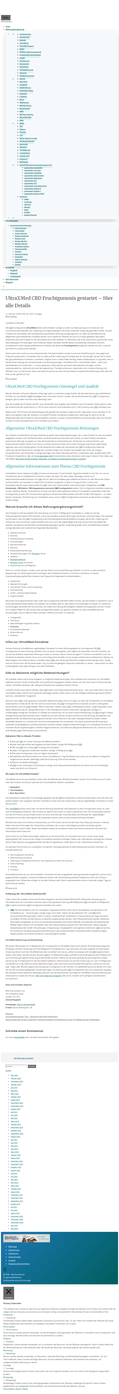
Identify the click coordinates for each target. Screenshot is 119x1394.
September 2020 (17, 1222)
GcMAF (22, 58)
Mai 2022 (14, 1179)
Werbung (12, 1246)
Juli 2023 (14, 1140)
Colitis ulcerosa (20, 228)
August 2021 (15, 1204)
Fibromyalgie (19, 231)
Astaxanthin (25, 37)
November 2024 (17, 1103)
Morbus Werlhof (21, 241)
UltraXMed (14, 808)
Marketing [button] (7, 1350)
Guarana (23, 73)
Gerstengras (25, 61)
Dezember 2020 (17, 1216)
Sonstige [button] (7, 1365)
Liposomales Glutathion (33, 173)
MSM (21, 120)
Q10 (21, 135)
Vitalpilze (23, 196)
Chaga (26, 199)
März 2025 (15, 1094)
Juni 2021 (14, 1210)
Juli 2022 (14, 1173)
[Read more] (9, 1057)
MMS (21, 111)
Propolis (23, 132)
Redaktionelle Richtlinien (19, 1264)
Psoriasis (18, 251)
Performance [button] (9, 1326)
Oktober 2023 (16, 1130)
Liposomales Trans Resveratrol (35, 186)
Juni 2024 (14, 1115)
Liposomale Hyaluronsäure (34, 175)
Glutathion (24, 67)
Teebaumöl (15, 276)
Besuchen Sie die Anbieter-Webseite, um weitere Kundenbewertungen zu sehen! (51, 459)
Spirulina (23, 147)
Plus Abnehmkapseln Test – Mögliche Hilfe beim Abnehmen (32, 1016)
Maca (22, 100)
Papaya (23, 129)
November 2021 (17, 1198)
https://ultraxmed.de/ (26, 1004)
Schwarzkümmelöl (27, 141)
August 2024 (15, 1109)
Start (8, 26)
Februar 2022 (16, 1189)
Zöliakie (18, 264)
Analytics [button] (7, 1338)
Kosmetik (10, 267)
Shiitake (27, 212)
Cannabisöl (24, 43)
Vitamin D (24, 159)
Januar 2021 (15, 1213)
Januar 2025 (15, 1100)
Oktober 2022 (16, 1167)
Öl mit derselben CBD (43, 456)
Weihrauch (24, 162)
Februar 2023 (16, 1155)
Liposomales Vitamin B (32, 188)
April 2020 (14, 1228)
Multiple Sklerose (21, 244)
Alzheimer (14, 626)
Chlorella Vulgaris (27, 46)
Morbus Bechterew (22, 236)
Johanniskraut (25, 88)
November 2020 (17, 1219)
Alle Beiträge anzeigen (23, 1058)
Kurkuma (23, 94)
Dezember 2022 (17, 1161)
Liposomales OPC (30, 181)
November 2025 (17, 1081)
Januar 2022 (15, 1192)
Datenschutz (14, 1250)
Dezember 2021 (17, 1195)
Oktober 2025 (16, 1084)
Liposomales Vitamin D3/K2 (34, 194)
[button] (6, 21)
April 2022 (14, 1182)
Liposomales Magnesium (33, 178)
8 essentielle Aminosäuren (30, 55)
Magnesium (24, 102)
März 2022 (15, 1186)
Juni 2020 (14, 1225)
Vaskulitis (18, 262)
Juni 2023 (14, 1143)
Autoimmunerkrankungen (20, 225)
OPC (21, 126)
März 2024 (15, 1121)
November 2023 (17, 1127)
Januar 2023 (15, 1158)
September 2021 (17, 1201)
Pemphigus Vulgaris (22, 246)
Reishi (26, 210)
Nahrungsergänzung (15, 29)
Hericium (27, 204)
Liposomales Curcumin (32, 170)
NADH (22, 123)
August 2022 (15, 1170)
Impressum (13, 1253)
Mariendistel (25, 108)
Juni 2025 (14, 1087)
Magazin (9, 282)
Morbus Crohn (20, 238)
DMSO (22, 49)
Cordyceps (28, 202)
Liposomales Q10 (30, 183)
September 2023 (17, 1133)
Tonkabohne (25, 153)
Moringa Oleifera (26, 114)
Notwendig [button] (8, 1377)
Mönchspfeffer (25, 117)
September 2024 (17, 1106)
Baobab (23, 40)
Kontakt (11, 1260)
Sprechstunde (12, 279)
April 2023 (14, 1149)
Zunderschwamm (30, 215)
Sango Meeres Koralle (28, 138)
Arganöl (13, 270)
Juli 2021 (14, 1207)
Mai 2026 (14, 1075)
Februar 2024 (16, 1124)
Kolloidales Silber (26, 91)
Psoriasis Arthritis (21, 254)
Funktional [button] (8, 1315)
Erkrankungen (12, 220)
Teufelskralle (25, 150)
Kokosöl (13, 273)
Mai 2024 (14, 1118)
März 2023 (15, 1152)
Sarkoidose (19, 257)
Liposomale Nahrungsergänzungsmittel (36, 165)
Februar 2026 (16, 1078)
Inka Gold (23, 82)
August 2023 (15, 1136)
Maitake (27, 207)
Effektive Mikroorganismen (30, 52)
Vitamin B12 (24, 156)
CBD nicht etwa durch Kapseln (48, 975)
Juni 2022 (14, 1176)
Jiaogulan (23, 85)
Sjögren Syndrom (21, 259)
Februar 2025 (16, 1097)
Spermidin (24, 144)
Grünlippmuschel (26, 70)
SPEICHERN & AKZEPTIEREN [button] (15, 1389)
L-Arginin (23, 96)
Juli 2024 (14, 1112)
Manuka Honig (25, 105)
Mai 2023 (14, 1146)
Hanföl (22, 79)
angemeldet (19, 1037)
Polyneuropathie (21, 249)
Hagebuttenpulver (27, 76)
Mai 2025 (14, 1091)
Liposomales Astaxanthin (33, 168)
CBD (11, 328)
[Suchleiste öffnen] (3, 12)
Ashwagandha (25, 34)
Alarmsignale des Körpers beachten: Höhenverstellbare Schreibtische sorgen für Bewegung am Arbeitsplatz (53, 1019)
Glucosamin (24, 64)
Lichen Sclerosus (21, 233)
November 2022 (17, 1164)
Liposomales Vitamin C (32, 191)
